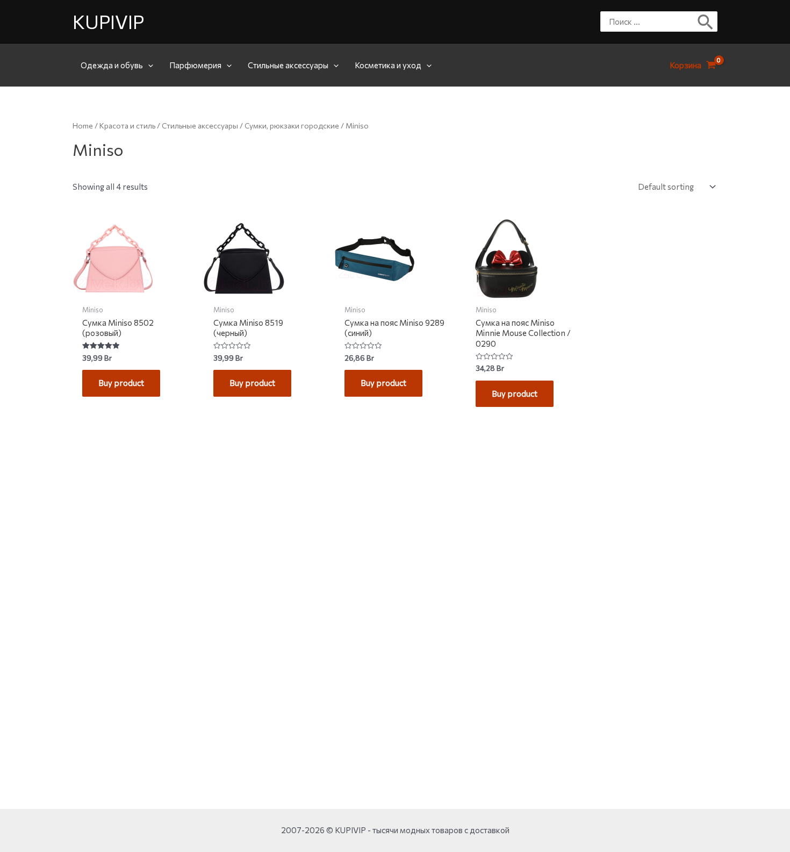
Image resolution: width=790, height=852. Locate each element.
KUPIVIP (108, 21)
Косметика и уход (388, 65)
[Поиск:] (651, 21)
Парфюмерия (195, 65)
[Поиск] (706, 21)
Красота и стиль (127, 125)
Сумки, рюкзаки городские (292, 125)
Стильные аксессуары (288, 65)
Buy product (121, 383)
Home (83, 125)
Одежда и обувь (112, 65)
